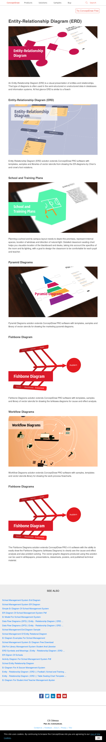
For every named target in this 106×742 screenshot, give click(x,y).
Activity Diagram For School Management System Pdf (26, 658)
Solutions (43, 2)
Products (28, 2)
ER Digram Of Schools (12, 654)
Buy (69, 2)
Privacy (63, 727)
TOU (70, 727)
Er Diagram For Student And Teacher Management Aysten (28, 680)
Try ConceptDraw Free (87, 10)
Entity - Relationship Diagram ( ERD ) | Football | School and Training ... (34, 671)
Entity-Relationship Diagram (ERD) (45, 21)
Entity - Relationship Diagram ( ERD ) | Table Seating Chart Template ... (34, 675)
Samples (57, 2)
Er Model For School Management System (21, 616)
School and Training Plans (25, 178)
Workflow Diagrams (21, 412)
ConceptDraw (13, 2)
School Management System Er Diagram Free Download (27, 642)
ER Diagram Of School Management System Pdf (24, 612)
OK (98, 738)
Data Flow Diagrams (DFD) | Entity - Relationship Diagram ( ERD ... (32, 621)
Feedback (48, 727)
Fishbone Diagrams (21, 486)
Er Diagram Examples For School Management (23, 637)
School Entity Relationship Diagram (18, 663)
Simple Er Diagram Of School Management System (25, 608)
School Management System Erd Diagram (21, 600)
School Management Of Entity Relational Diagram (24, 633)
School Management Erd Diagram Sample (21, 629)
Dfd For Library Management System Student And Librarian (29, 646)
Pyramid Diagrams (20, 262)
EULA (56, 727)
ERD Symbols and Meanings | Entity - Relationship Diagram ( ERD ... (33, 650)
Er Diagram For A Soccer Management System (23, 667)
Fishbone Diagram (20, 337)
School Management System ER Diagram (21, 604)
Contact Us (38, 727)
